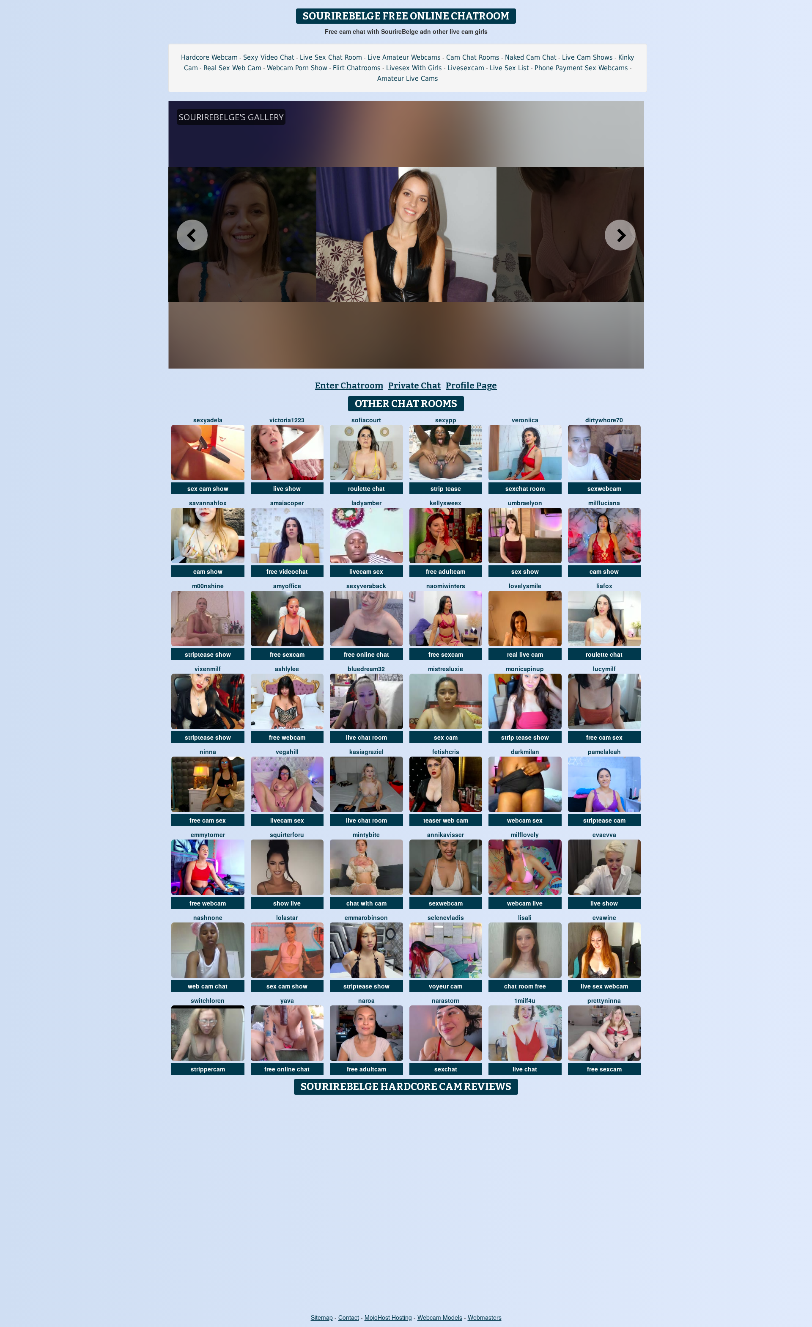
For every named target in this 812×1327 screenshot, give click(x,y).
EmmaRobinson (366, 917)
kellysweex (445, 502)
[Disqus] (406, 1204)
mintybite (366, 834)
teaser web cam (445, 820)
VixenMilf (208, 668)
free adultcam (445, 571)
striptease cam (604, 820)
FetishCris (445, 751)
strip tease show (525, 737)
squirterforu (287, 834)
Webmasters (485, 1317)
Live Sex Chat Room (331, 57)
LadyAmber (366, 502)
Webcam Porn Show (297, 68)
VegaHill (287, 751)
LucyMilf (604, 668)
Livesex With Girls (414, 68)
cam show (207, 571)
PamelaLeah (604, 751)
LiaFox (604, 585)
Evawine (604, 917)
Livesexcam (465, 68)
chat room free (525, 986)
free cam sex (604, 737)
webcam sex (525, 820)
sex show (525, 571)
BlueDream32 (366, 668)
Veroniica (525, 420)
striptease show (208, 654)
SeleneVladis (446, 917)
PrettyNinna (604, 1000)
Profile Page (471, 385)
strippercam (208, 1069)
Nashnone (207, 917)
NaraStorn (446, 1000)
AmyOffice (287, 585)
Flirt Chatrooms (357, 68)
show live (287, 903)
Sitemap (322, 1317)
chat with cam (366, 903)
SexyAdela (207, 420)
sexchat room (525, 488)
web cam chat (208, 986)
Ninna (208, 751)
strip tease (446, 488)
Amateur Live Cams (407, 78)
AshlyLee (287, 668)
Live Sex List (509, 68)
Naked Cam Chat (531, 57)
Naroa (366, 1000)
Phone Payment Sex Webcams (581, 68)
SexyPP (445, 420)
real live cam (525, 654)
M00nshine (208, 585)
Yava (287, 1000)
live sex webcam (604, 986)
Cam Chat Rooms (472, 57)
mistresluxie (445, 668)
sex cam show (207, 488)
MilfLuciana (604, 502)
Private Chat (414, 385)
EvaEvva (604, 834)
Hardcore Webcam (209, 57)
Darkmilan (525, 751)
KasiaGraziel (366, 751)
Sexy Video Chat (268, 57)
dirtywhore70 (604, 420)
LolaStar (287, 917)
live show (287, 488)
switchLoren (208, 1000)
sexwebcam (604, 488)
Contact (348, 1317)
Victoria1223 (286, 420)
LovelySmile (525, 585)
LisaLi (525, 917)
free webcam (287, 737)
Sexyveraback (366, 585)
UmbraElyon (525, 502)
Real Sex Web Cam (232, 68)
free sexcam (287, 654)
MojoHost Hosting (388, 1317)
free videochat (287, 571)
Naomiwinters (445, 585)
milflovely (525, 834)
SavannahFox (208, 502)
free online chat (366, 654)
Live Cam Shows (587, 57)
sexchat (445, 1069)
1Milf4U (524, 1000)
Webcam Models (439, 1317)
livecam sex (366, 571)
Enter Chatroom (349, 385)
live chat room (366, 737)
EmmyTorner (208, 834)
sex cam (446, 737)
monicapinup (525, 668)
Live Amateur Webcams (404, 57)
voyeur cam (445, 986)
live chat (525, 1069)
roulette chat (366, 488)
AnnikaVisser (445, 834)
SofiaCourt (366, 420)
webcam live (525, 903)
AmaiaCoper (287, 502)
